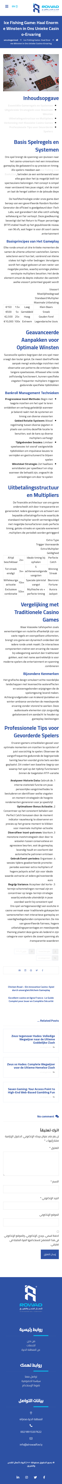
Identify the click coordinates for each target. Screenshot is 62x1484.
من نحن (31, 1341)
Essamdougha (44, 951)
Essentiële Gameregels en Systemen (30, 105)
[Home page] (57, 40)
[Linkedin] (18, 1477)
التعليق (54, 1148)
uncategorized (44, 958)
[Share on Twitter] (37, 970)
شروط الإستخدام (31, 1385)
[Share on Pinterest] (31, 970)
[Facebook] (44, 1477)
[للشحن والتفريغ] (46, 8)
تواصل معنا (31, 1376)
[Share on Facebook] (42, 970)
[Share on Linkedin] (25, 970)
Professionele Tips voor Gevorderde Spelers (31, 129)
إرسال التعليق (50, 1254)
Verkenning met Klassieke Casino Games (28, 122)
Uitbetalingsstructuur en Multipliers (31, 118)
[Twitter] (35, 1477)
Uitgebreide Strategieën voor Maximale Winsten (29, 112)
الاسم (55, 1181)
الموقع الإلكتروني (49, 1215)
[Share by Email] (19, 970)
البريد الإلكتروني (49, 1198)
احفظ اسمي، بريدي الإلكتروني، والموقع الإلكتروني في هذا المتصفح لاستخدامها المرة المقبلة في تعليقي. (31, 1240)
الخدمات (31, 1345)
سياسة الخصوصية (31, 1380)
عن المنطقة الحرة (31, 1349)
